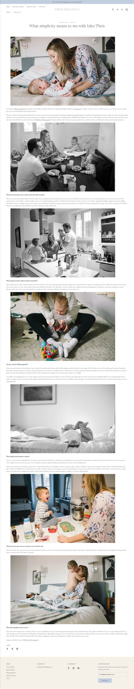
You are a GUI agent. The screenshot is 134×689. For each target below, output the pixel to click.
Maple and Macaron (21, 109)
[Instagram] (73, 668)
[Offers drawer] (122, 9)
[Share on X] (12, 649)
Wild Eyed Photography (42, 120)
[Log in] (117, 9)
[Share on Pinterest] (17, 649)
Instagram (77, 109)
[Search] (113, 9)
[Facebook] (68, 668)
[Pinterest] (78, 668)
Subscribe (105, 680)
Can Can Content (78, 115)
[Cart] (126, 9)
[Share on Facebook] (7, 649)
